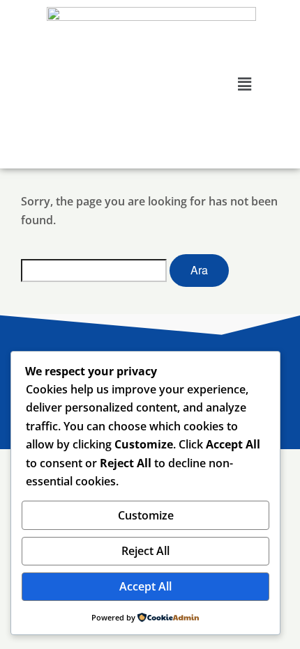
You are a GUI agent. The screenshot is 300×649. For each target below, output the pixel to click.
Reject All (145, 550)
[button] (245, 83)
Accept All (145, 586)
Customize (146, 515)
